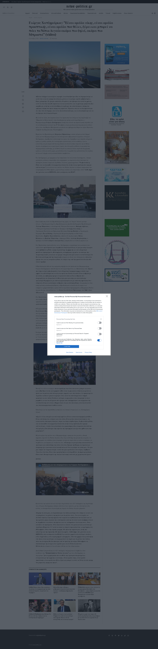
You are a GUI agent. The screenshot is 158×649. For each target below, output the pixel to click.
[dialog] (79, 324)
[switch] (99, 323)
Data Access (79, 352)
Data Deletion (69, 352)
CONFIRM (67, 346)
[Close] (107, 296)
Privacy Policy (88, 352)
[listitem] (79, 319)
